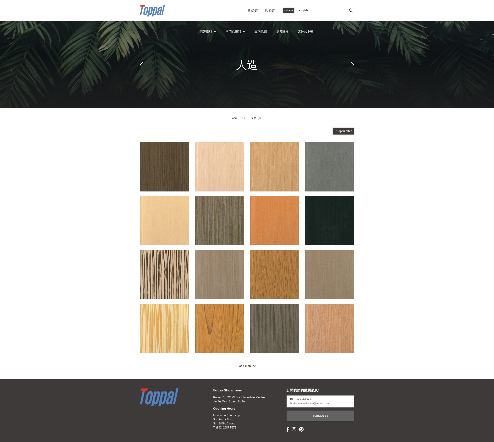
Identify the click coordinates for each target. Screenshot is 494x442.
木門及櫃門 (233, 31)
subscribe (320, 415)
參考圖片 (282, 31)
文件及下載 (305, 31)
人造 (234, 118)
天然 (253, 118)
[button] (141, 65)
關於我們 (253, 10)
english (303, 10)
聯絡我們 (270, 10)
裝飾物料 (206, 31)
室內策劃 (261, 31)
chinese (289, 10)
